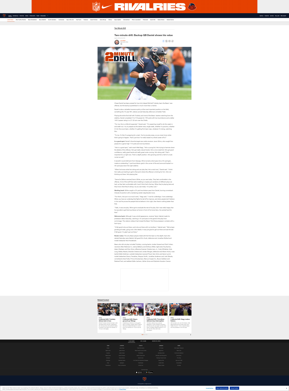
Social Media (178, 362)
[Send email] (169, 42)
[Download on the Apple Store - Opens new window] (139, 372)
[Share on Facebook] (163, 42)
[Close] (286, 388)
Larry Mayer (123, 40)
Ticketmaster (140, 362)
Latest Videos (122, 352)
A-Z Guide (161, 348)
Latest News (122, 348)
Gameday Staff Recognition (161, 355)
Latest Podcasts (122, 355)
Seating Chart (161, 360)
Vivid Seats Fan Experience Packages (140, 360)
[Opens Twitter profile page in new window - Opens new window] (121, 44)
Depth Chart (108, 350)
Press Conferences (122, 365)
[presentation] (190, 335)
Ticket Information (140, 348)
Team (108, 345)
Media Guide (108, 355)
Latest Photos (122, 350)
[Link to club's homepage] (4, 15)
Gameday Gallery (121, 360)
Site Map (179, 365)
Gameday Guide (161, 352)
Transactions (108, 365)
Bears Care (179, 350)
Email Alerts (178, 355)
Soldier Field (161, 362)
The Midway (140, 352)
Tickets (140, 345)
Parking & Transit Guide (161, 357)
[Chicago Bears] (144, 379)
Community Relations (178, 352)
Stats (108, 362)
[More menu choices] (47, 15)
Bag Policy (161, 350)
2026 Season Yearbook (179, 348)
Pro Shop (179, 357)
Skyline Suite (140, 357)
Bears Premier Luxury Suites (140, 350)
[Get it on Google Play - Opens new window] (149, 373)
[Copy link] (172, 41)
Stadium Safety (161, 365)
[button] (142, 334)
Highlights (122, 362)
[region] (144, 388)
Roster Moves (122, 357)
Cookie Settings (209, 388)
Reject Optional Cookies (222, 388)
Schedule (108, 357)
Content (122, 345)
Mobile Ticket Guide (141, 355)
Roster (108, 348)
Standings (108, 360)
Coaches (108, 352)
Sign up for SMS (179, 360)
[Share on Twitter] (166, 42)
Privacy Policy (122, 389)
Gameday (161, 345)
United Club (140, 365)
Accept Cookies (234, 388)
